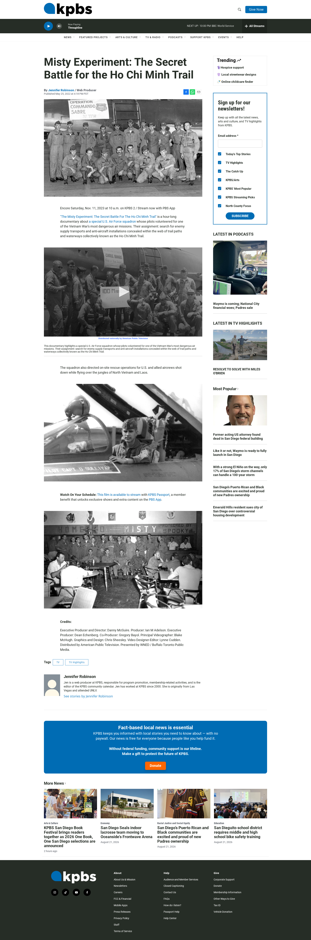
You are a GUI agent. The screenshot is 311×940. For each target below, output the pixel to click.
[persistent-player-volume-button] (59, 26)
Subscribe (240, 216)
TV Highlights (77, 662)
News (67, 37)
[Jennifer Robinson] (52, 685)
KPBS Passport (159, 495)
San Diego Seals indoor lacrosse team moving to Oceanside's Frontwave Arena (126, 832)
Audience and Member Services (181, 879)
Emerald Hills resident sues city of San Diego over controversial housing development (238, 511)
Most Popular (224, 389)
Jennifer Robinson (61, 90)
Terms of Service (123, 931)
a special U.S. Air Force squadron (112, 221)
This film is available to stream (119, 495)
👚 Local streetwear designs (236, 74)
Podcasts (175, 37)
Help (240, 37)
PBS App (155, 499)
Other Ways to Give (224, 898)
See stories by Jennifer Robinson (88, 696)
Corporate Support (224, 879)
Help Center (170, 918)
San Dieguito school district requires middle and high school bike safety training (238, 832)
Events (223, 37)
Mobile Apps (120, 905)
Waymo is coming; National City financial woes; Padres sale (236, 306)
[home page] (68, 9)
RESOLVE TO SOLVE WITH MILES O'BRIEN (236, 371)
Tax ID (217, 905)
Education (219, 823)
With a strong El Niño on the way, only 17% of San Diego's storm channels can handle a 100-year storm (240, 471)
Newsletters (120, 885)
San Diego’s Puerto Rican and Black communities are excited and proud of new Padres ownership (238, 491)
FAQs (167, 898)
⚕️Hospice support (230, 67)
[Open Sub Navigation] (74, 37)
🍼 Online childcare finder (235, 82)
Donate (155, 765)
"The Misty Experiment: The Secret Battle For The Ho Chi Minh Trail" (108, 216)
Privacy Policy (121, 918)
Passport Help (171, 911)
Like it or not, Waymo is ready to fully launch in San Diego (240, 453)
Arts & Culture (126, 37)
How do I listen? (172, 905)
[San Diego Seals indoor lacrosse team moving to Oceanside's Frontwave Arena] (127, 803)
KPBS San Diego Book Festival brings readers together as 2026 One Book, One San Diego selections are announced (69, 837)
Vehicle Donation (223, 911)
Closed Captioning (174, 885)
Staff (116, 924)
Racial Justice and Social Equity (173, 823)
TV (58, 662)
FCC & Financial (122, 898)
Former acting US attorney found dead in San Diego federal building (238, 436)
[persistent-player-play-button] (48, 26)
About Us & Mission (124, 879)
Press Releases (122, 911)
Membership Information (227, 892)
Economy (105, 823)
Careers (118, 892)
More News (54, 783)
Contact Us (170, 892)
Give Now (256, 9)
